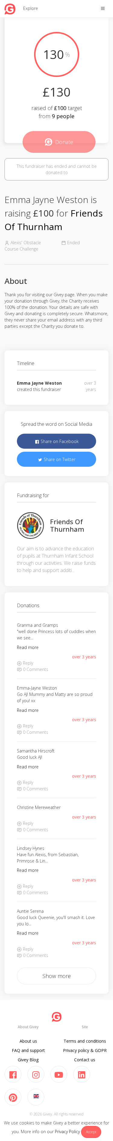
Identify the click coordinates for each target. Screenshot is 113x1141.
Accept (91, 1131)
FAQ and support (28, 1050)
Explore (30, 8)
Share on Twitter (58, 459)
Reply (27, 663)
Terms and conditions (85, 1041)
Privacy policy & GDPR (85, 1050)
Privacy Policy (67, 1131)
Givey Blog (28, 1060)
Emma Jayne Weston (39, 383)
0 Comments (35, 669)
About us (28, 1041)
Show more (56, 976)
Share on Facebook (59, 441)
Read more (28, 647)
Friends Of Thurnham (67, 525)
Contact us (84, 1060)
